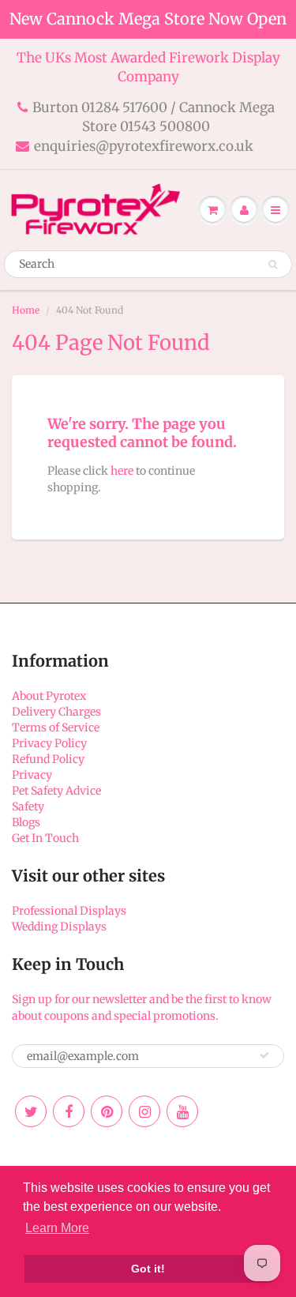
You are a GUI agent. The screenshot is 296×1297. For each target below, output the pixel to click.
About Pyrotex (49, 696)
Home (25, 310)
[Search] (273, 264)
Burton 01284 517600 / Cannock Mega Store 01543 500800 (153, 117)
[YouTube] (182, 1111)
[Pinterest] (106, 1111)
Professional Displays (69, 911)
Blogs (26, 822)
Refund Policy (48, 759)
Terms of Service (55, 727)
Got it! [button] (148, 1268)
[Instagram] (144, 1111)
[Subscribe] (264, 1055)
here (122, 471)
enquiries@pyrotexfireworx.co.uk (143, 146)
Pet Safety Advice (56, 791)
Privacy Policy (49, 743)
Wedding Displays (59, 926)
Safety (28, 806)
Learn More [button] (57, 1228)
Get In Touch (45, 838)
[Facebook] (68, 1111)
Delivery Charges (56, 712)
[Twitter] (31, 1111)
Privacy (32, 775)
